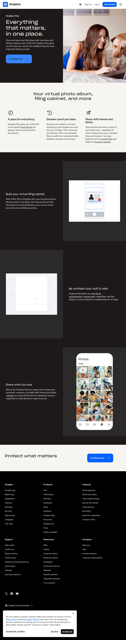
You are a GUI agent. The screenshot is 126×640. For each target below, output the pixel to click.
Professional (49, 494)
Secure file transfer (90, 503)
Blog (45, 545)
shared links (106, 139)
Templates (9, 519)
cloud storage (26, 127)
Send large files (88, 490)
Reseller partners (51, 574)
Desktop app (10, 490)
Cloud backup (88, 507)
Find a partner (49, 583)
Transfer (10, 395)
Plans (46, 528)
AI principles (10, 566)
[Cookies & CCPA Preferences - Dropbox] (40, 623)
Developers (48, 562)
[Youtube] (17, 594)
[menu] (120, 4)
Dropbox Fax (49, 524)
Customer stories (51, 553)
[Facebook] (12, 594)
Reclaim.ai (48, 519)
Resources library (51, 558)
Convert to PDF (88, 519)
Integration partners (52, 579)
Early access (10, 515)
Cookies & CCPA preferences (17, 562)
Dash (46, 507)
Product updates (50, 532)
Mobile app (9, 494)
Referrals (47, 570)
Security (8, 511)
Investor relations (89, 553)
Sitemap (8, 570)
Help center (10, 545)
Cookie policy (10, 558)
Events (46, 549)
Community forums (52, 566)
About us (86, 545)
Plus (45, 490)
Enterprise (48, 503)
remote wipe (89, 296)
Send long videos (89, 494)
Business (47, 499)
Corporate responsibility (92, 558)
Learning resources (13, 574)
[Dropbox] (12, 4)
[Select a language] (80, 4)
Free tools (9, 524)
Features (8, 503)
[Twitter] (6, 594)
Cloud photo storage (90, 499)
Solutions (9, 507)
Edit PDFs (86, 511)
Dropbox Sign (49, 515)
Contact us (9, 549)
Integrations (10, 499)
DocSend (47, 511)
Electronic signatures (91, 515)
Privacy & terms (11, 553)
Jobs (84, 549)
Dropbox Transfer (103, 142)
